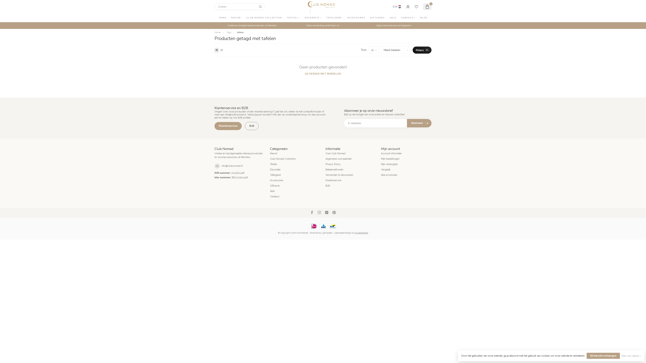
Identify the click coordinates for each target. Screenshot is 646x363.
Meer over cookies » (631, 356)
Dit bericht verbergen (603, 355)
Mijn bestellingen (390, 158)
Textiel (292, 18)
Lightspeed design (343, 233)
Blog (423, 18)
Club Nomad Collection (264, 18)
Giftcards (377, 18)
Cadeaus (407, 18)
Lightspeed (327, 233)
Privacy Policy (333, 164)
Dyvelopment (361, 233)
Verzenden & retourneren (339, 175)
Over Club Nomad (335, 153)
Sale (393, 18)
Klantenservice (228, 126)
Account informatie (391, 153)
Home (222, 18)
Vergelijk (385, 169)
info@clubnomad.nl (232, 166)
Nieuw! (236, 18)
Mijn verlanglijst (389, 164)
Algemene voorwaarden (339, 158)
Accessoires (356, 18)
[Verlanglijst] (416, 6)
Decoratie (312, 18)
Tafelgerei (334, 18)
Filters (420, 50)
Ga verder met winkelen (323, 73)
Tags (228, 32)
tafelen (240, 32)
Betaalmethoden (334, 169)
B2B (251, 126)
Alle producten (389, 175)
